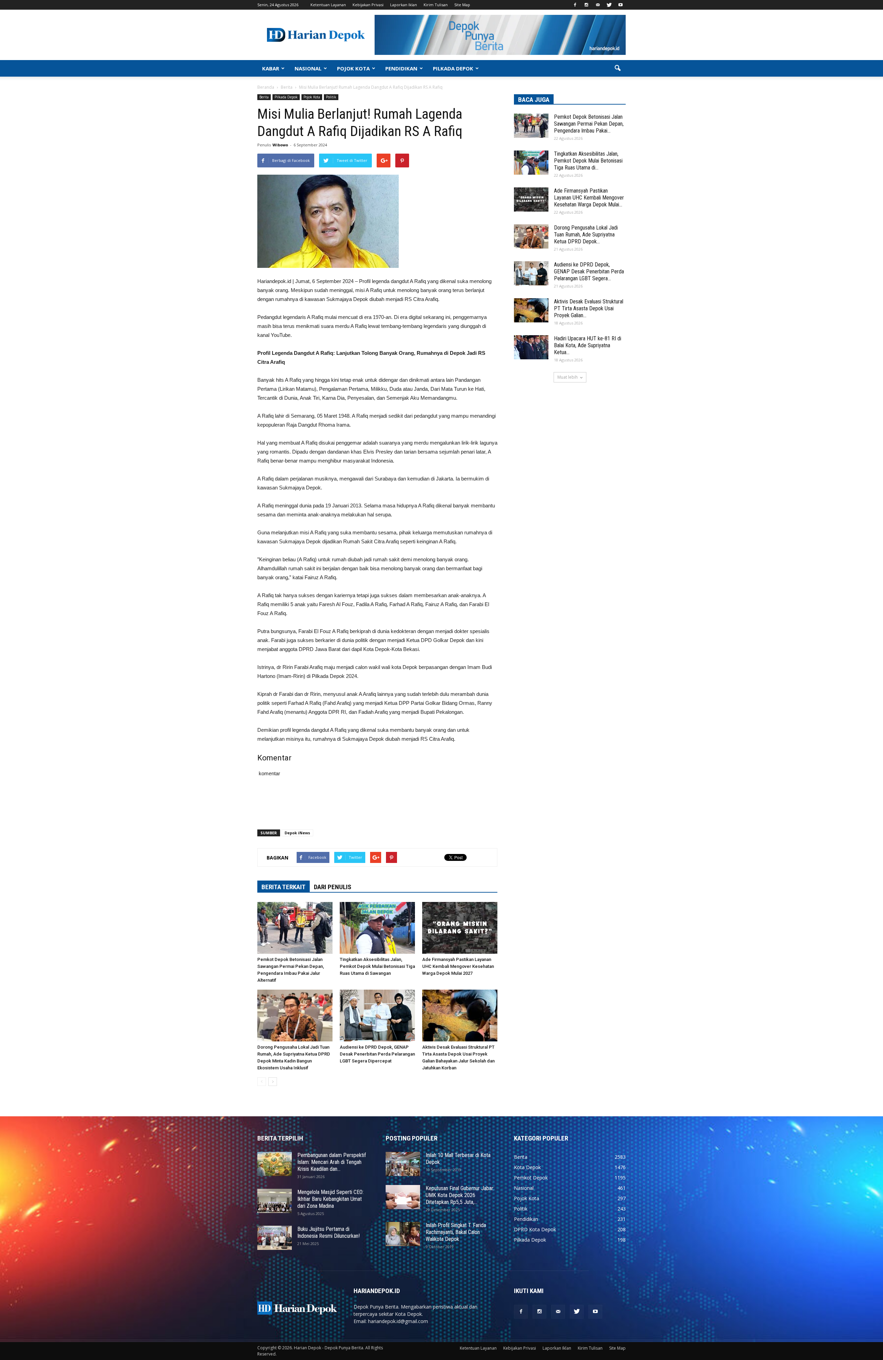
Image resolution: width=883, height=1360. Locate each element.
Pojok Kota (312, 97)
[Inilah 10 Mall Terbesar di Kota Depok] (403, 1164)
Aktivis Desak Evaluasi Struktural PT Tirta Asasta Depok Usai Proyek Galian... (588, 308)
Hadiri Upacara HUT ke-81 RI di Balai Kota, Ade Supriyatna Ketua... (587, 345)
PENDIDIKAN (401, 68)
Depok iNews (297, 832)
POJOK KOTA (353, 68)
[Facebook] (575, 5)
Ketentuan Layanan (328, 4)
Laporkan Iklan (403, 4)
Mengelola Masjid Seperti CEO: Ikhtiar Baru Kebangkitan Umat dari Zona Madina (330, 1199)
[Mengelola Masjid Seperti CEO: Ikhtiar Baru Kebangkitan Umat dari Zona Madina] (274, 1201)
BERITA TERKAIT (283, 887)
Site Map (462, 4)
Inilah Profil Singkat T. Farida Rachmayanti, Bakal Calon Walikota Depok (456, 1232)
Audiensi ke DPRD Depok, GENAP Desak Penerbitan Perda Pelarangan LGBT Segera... (589, 271)
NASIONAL (308, 68)
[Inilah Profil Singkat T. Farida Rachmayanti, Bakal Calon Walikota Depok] (403, 1234)
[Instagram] (586, 5)
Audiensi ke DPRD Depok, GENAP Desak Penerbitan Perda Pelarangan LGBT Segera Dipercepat (377, 1054)
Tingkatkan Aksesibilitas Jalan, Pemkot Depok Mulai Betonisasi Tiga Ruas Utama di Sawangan (377, 966)
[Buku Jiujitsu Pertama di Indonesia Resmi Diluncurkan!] (274, 1238)
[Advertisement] (377, 806)
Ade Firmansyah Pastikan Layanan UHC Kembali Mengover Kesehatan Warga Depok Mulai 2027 (458, 966)
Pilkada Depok (286, 97)
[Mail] (598, 5)
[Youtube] (620, 5)
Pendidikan (526, 1219)
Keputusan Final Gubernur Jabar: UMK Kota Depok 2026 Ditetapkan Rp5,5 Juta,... (460, 1195)
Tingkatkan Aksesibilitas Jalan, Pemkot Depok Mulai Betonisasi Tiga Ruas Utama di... (588, 160)
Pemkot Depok (531, 1177)
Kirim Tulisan (436, 4)
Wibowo (280, 144)
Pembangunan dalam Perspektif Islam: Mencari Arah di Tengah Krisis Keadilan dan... (331, 1162)
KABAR (270, 68)
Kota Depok (527, 1167)
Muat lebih (567, 377)
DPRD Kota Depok (535, 1229)
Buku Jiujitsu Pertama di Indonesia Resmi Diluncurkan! (328, 1232)
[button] (617, 68)
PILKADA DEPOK (453, 68)
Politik (331, 97)
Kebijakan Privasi (368, 4)
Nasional (524, 1188)
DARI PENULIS (332, 887)
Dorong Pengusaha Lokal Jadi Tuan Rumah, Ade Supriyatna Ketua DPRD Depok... (586, 234)
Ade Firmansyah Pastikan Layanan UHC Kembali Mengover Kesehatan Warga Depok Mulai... (589, 197)
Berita (264, 97)
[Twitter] (609, 5)
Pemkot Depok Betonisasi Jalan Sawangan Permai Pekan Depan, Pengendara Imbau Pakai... (589, 124)
